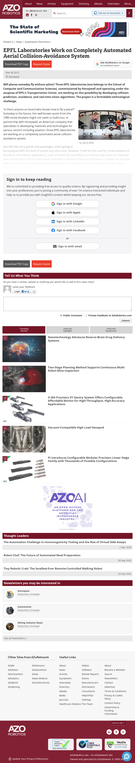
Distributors (88, 686)
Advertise (110, 686)
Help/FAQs (87, 695)
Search (108, 674)
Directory (64, 686)
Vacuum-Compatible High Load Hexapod (76, 427)
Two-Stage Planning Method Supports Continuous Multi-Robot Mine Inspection (86, 368)
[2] (24, 378)
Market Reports (90, 674)
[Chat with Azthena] (127, 756)
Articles (63, 674)
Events (85, 678)
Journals (63, 699)
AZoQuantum (39, 669)
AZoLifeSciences (41, 682)
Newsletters (111, 678)
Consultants (88, 691)
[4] (24, 439)
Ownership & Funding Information (112, 710)
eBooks (63, 691)
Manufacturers (90, 682)
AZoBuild (13, 682)
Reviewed (14, 76)
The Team (87, 704)
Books (62, 695)
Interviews (65, 682)
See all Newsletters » (15, 638)
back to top (117, 722)
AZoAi (35, 674)
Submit (126, 320)
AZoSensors (38, 665)
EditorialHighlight (67, 329)
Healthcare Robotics (70, 704)
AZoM (11, 665)
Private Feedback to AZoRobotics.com (110, 315)
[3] (24, 408)
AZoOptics (13, 678)
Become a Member (115, 669)
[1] (24, 348)
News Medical (39, 678)
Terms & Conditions (115, 691)
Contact (109, 682)
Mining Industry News (30, 622)
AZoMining (14, 686)
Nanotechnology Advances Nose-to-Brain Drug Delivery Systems (86, 338)
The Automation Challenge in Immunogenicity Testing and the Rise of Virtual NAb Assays (65, 542)
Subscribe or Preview (28, 594)
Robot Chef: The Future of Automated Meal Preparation (42, 555)
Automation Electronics (37, 41)
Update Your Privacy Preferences (30, 758)
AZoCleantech (15, 674)
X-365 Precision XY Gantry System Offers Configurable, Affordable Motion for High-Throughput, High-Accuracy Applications (86, 400)
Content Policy (112, 703)
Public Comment (72, 315)
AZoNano (13, 669)
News (19, 41)
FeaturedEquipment (111, 329)
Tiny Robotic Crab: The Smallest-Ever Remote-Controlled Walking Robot (53, 568)
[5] (24, 469)
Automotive (24, 606)
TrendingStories (24, 329)
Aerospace (23, 590)
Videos (85, 665)
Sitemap (86, 699)
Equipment (65, 678)
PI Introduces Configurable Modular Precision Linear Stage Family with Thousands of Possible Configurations (88, 459)
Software (87, 669)
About (62, 665)
